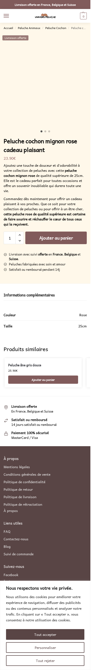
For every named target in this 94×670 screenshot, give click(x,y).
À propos (11, 510)
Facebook (11, 574)
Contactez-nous (16, 539)
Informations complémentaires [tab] (29, 295)
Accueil (8, 27)
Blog (7, 546)
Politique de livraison (20, 496)
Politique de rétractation (23, 504)
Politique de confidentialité (24, 481)
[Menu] (11, 16)
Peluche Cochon (55, 27)
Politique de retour (18, 489)
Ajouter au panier (56, 237)
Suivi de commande (19, 554)
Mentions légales (17, 466)
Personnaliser (45, 647)
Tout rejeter (45, 660)
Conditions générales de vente (27, 474)
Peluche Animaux (29, 27)
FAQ (7, 531)
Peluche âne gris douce (24, 365)
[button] (83, 16)
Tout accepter (45, 634)
